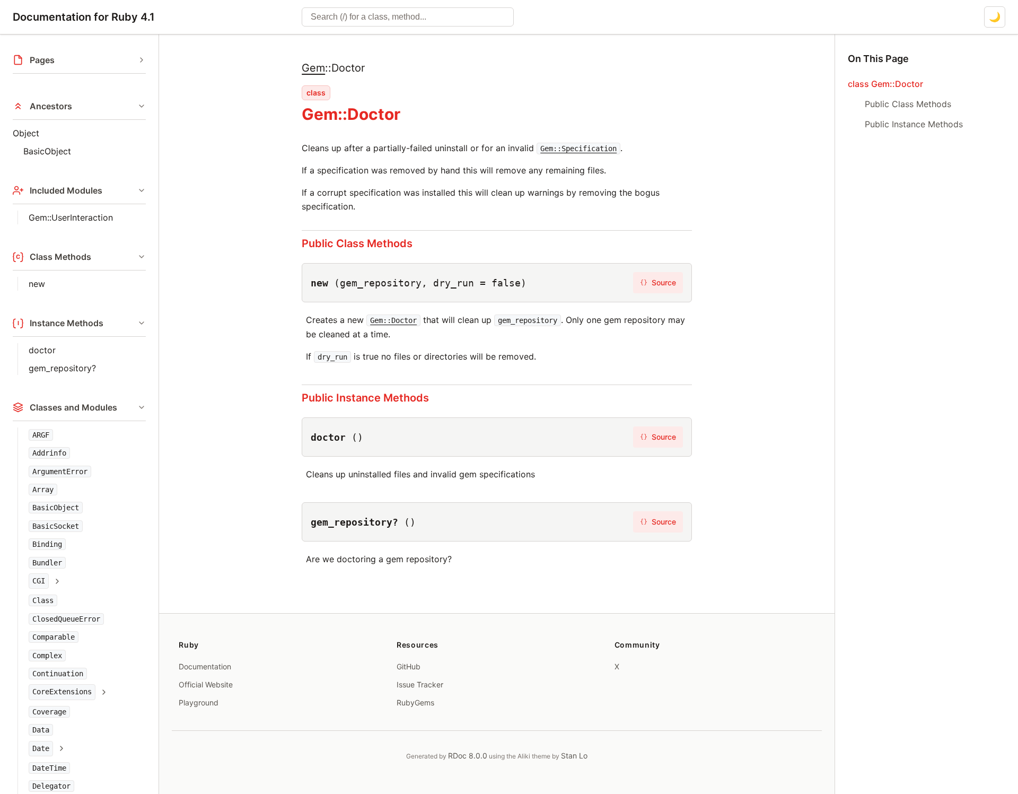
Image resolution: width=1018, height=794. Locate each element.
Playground (198, 702)
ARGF (40, 435)
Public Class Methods (357, 243)
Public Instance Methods (365, 397)
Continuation (57, 673)
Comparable (53, 637)
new (37, 283)
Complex (47, 655)
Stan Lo (574, 755)
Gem (313, 68)
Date (40, 748)
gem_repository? (62, 368)
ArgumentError (59, 471)
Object (26, 133)
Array (43, 489)
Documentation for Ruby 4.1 (84, 17)
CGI (38, 581)
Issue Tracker (420, 684)
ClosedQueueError (66, 619)
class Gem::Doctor (885, 83)
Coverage (49, 712)
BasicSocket (55, 526)
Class (43, 601)
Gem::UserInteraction (71, 217)
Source (658, 282)
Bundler (47, 563)
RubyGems (415, 702)
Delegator (51, 786)
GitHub (408, 666)
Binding (47, 544)
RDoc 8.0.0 (467, 755)
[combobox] (408, 17)
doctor (42, 350)
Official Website (206, 684)
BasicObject (47, 151)
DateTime (49, 768)
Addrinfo (49, 453)
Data (40, 730)
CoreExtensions (62, 692)
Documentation (205, 666)
